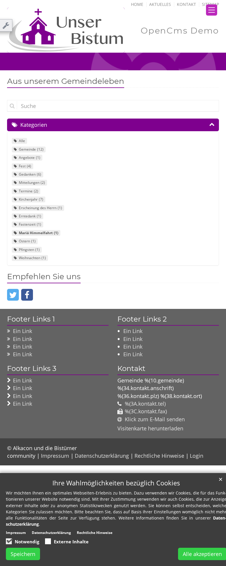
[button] (13, 295)
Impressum (55, 455)
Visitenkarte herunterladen (150, 428)
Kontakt (186, 4)
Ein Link (22, 330)
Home (137, 4)
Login (196, 455)
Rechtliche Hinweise (159, 455)
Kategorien (33, 124)
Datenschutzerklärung (102, 455)
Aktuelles (160, 4)
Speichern (23, 553)
